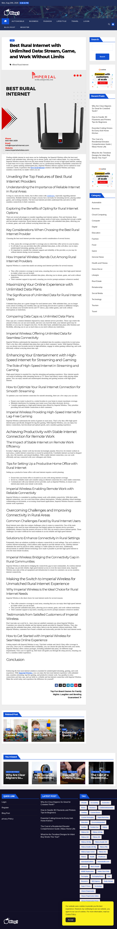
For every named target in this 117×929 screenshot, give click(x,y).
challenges (51, 196)
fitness (83, 857)
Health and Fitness (100, 263)
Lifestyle (61, 21)
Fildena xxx (102, 852)
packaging (84, 876)
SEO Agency (96, 881)
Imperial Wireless (25, 673)
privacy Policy (7, 819)
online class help (103, 871)
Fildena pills (104, 847)
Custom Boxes (95, 812)
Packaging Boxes (98, 876)
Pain (109, 876)
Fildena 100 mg (97, 832)
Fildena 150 (96, 837)
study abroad (108, 881)
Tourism (95, 305)
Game (12, 40)
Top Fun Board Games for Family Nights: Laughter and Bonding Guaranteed (65, 694)
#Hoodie (84, 803)
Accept (70, 920)
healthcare (101, 857)
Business (33, 21)
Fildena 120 (85, 837)
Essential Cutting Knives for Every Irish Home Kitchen (102, 130)
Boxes (83, 807)
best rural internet (38, 168)
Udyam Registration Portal (89, 901)
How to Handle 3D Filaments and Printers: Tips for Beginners (101, 119)
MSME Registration (87, 871)
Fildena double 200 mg (88, 847)
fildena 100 (85, 832)
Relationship (97, 287)
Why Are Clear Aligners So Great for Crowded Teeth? (101, 108)
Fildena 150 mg (86, 842)
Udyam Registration (87, 891)
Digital (94, 227)
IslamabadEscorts (103, 861)
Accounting (94, 803)
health (92, 857)
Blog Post (9, 27)
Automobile (18, 21)
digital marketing (103, 817)
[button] (109, 24)
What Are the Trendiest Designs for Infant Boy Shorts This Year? (101, 155)
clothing (84, 812)
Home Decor (97, 269)
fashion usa (94, 827)
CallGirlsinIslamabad (106, 807)
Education (96, 233)
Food (94, 245)
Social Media (97, 293)
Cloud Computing (99, 215)
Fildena (104, 827)
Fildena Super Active (88, 852)
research (84, 881)
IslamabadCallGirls (87, 861)
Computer (96, 221)
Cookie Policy (71, 914)
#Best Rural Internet (20, 65)
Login (86, 21)
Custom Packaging (87, 817)
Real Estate (97, 281)
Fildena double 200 (101, 842)
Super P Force (85, 886)
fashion (83, 827)
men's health (95, 866)
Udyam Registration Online (90, 896)
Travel (74, 21)
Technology (96, 299)
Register (24, 27)
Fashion (47, 21)
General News (98, 257)
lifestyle (84, 866)
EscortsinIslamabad (98, 822)
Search (95, 39)
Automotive (106, 803)
